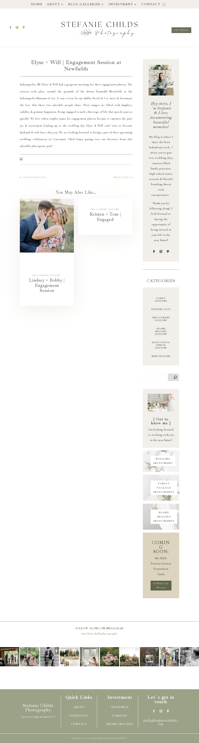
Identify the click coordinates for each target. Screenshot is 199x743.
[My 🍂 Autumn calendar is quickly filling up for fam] (69, 656)
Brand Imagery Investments (164, 517)
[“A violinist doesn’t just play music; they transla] (49, 656)
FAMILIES (120, 716)
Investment (121, 4)
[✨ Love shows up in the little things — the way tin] (29, 656)
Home (36, 4)
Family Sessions (161, 299)
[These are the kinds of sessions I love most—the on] (9, 656)
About (53, 4)
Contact (150, 4)
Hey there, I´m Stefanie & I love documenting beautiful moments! (161, 115)
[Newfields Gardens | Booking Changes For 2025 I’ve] (149, 656)
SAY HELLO (181, 30)
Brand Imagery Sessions (161, 331)
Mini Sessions (161, 356)
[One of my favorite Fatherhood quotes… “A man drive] (189, 656)
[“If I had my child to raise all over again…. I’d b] (129, 656)
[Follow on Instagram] (16, 27)
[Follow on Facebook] (10, 27)
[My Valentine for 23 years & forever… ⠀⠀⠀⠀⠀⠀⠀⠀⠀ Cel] (169, 656)
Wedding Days (161, 309)
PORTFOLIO (79, 716)
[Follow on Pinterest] (23, 27)
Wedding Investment (163, 461)
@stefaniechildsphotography (99, 633)
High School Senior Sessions (161, 345)
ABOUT (79, 707)
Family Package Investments (164, 488)
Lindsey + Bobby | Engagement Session (47, 285)
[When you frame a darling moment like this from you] (109, 656)
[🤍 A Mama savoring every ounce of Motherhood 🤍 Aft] (89, 656)
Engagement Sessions (46, 275)
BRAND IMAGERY (119, 724)
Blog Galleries (84, 4)
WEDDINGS (120, 707)
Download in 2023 (161, 585)
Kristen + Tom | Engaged (105, 217)
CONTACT (79, 724)
